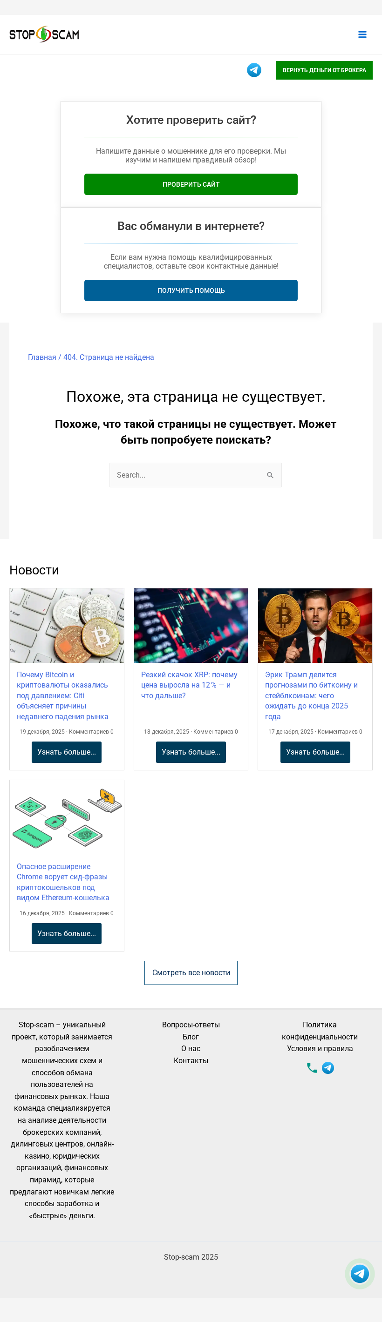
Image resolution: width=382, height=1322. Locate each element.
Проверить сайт (191, 184)
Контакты (191, 1060)
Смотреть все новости (191, 972)
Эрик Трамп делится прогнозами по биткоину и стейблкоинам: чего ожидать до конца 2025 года (311, 695)
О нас (190, 1048)
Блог (191, 1036)
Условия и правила (320, 1048)
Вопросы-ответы (191, 1024)
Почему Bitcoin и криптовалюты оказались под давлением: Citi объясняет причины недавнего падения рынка (63, 695)
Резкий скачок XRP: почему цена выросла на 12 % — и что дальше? (189, 685)
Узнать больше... (66, 752)
